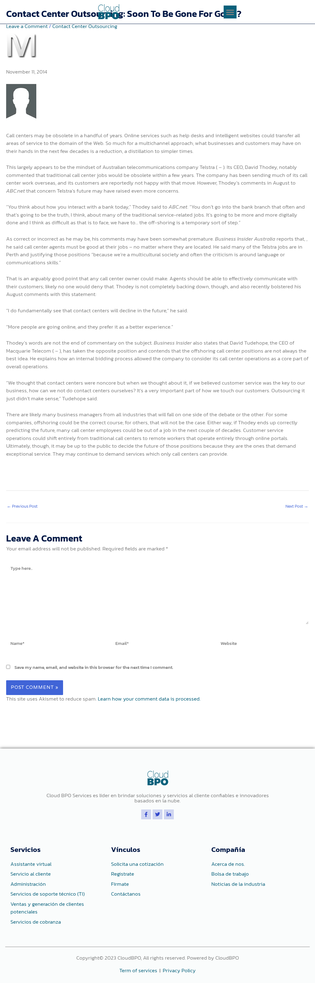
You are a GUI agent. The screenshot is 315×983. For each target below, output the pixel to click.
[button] (230, 12)
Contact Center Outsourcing (84, 26)
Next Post (296, 506)
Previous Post (22, 506)
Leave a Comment (27, 26)
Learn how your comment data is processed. (149, 699)
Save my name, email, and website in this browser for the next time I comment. (93, 667)
